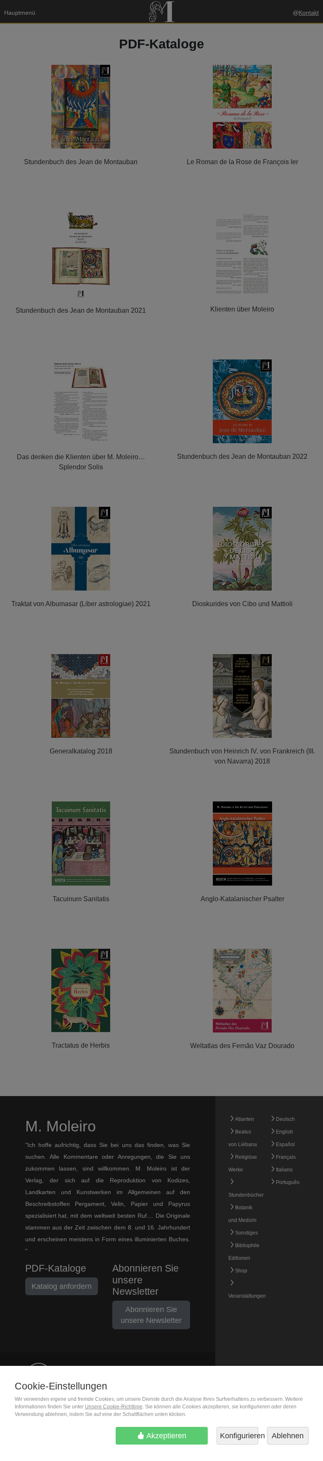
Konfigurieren (239, 1436)
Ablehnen (288, 1436)
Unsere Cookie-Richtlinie (114, 1407)
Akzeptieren (165, 1436)
